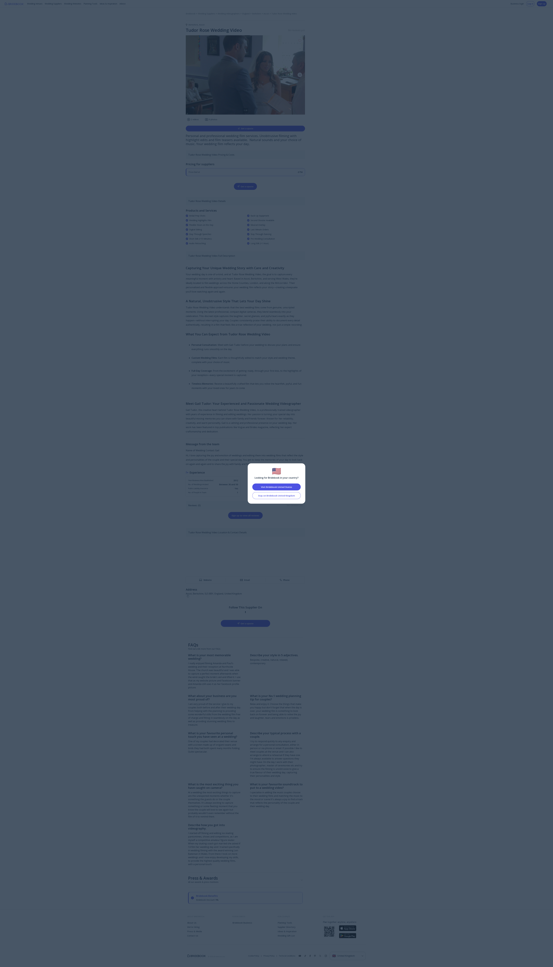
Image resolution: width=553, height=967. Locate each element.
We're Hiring (193, 927)
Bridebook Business (242, 922)
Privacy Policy (269, 956)
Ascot (202, 24)
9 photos (213, 119)
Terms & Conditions (287, 956)
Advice (123, 3)
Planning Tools (90, 3)
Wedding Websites (72, 3)
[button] (300, 75)
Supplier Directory (287, 927)
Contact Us (192, 935)
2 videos (195, 119)
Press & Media (194, 931)
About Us (191, 922)
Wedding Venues (34, 3)
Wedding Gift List (286, 935)
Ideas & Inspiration (108, 3)
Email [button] (247, 580)
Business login (517, 3)
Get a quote (247, 128)
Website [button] (207, 580)
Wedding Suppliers (53, 3)
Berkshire (194, 24)
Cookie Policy (253, 956)
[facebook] (245, 612)
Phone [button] (286, 580)
